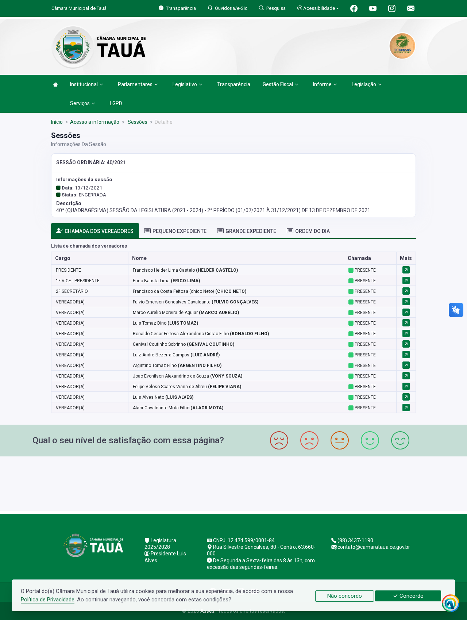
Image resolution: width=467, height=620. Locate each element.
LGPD (116, 103)
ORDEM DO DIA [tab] (312, 231)
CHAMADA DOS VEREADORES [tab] (99, 231)
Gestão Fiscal (278, 84)
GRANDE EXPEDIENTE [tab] (250, 231)
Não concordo (344, 596)
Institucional (84, 84)
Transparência (233, 84)
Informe (322, 84)
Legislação (364, 84)
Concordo (411, 596)
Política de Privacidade (47, 599)
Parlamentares (135, 84)
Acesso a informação (94, 122)
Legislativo (185, 84)
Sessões (137, 122)
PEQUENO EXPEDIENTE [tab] (180, 231)
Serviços (80, 103)
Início (57, 122)
